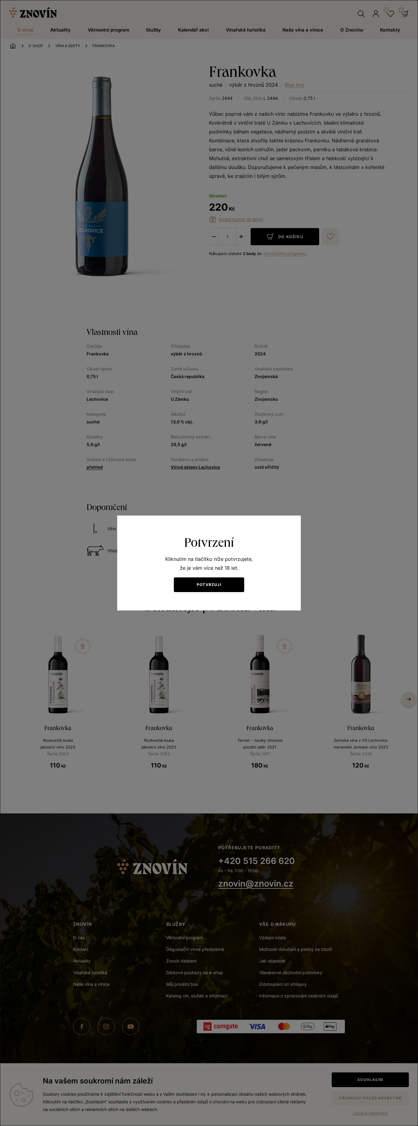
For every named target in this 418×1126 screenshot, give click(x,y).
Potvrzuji (209, 584)
